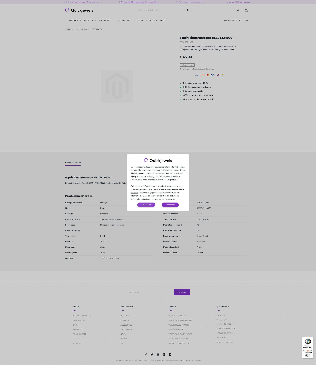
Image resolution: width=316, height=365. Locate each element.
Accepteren (146, 204)
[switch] (307, 355)
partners (134, 192)
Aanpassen (170, 204)
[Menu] (312, 338)
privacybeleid (171, 176)
